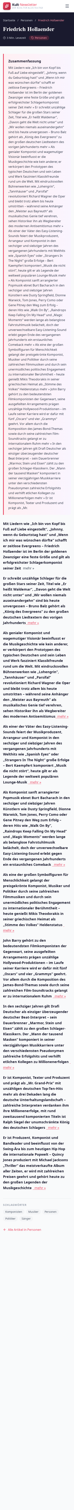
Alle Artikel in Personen (24, 1230)
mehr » (32, 622)
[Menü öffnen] (67, 6)
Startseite (9, 20)
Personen (27, 20)
